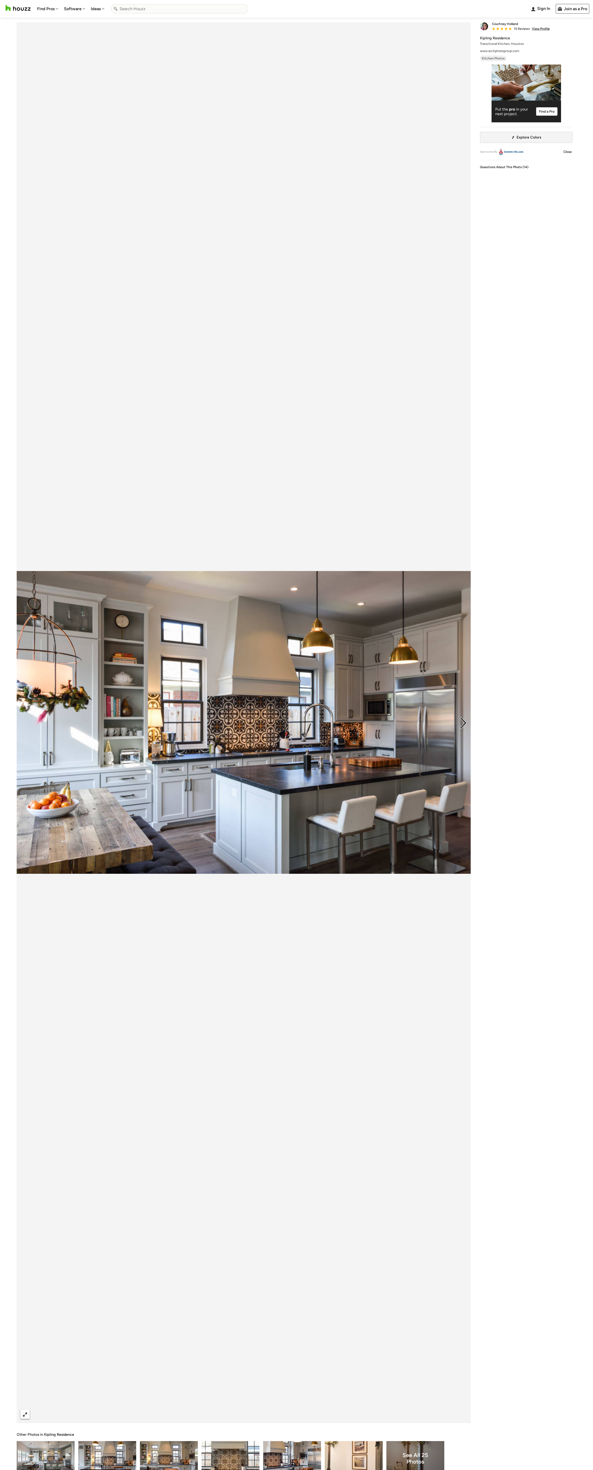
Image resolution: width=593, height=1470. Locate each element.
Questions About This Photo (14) (504, 167)
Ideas (96, 8)
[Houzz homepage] (18, 8)
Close (567, 152)
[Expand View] (25, 1414)
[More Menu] (462, 1414)
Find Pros (46, 8)
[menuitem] (47, 8)
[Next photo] (463, 722)
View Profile (541, 29)
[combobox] (179, 8)
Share (235, 1414)
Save (259, 1414)
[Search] (115, 8)
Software (73, 8)
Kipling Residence (59, 1434)
